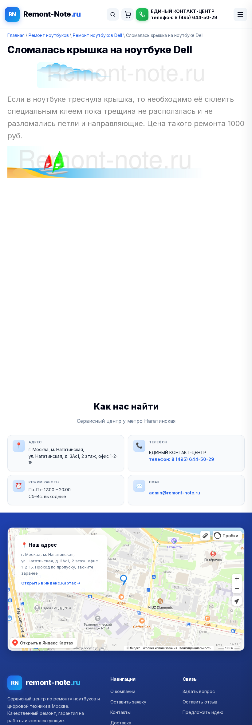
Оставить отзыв (200, 701)
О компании (122, 691)
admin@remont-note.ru (174, 492)
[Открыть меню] (240, 14)
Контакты (120, 712)
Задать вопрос (199, 691)
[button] (126, 589)
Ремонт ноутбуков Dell (97, 35)
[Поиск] (113, 14)
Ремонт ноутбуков (49, 35)
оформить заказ (127, 14)
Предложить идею (203, 712)
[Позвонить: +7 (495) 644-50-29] (142, 14)
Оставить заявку (128, 701)
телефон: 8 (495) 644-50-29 (184, 17)
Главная (16, 35)
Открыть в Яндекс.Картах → (51, 582)
